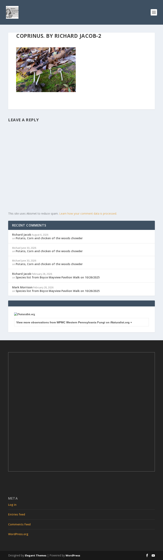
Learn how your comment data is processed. (88, 213)
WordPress (73, 555)
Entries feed (16, 514)
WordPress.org (18, 534)
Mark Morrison (22, 287)
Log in (12, 505)
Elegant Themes (35, 555)
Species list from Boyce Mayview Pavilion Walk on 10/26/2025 (58, 277)
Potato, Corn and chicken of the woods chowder (49, 238)
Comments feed (19, 524)
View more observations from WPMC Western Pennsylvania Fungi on (74, 322)
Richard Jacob (21, 234)
